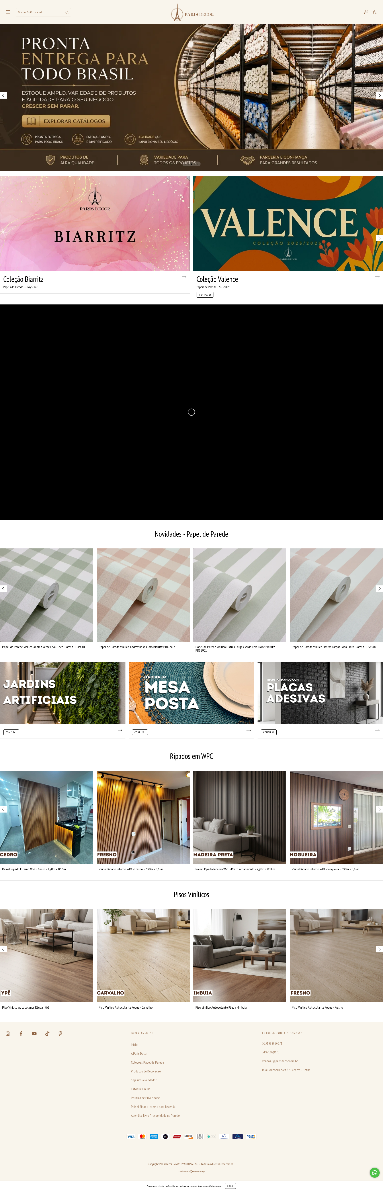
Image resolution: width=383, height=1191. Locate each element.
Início (134, 1044)
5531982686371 (272, 1043)
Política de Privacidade (145, 1097)
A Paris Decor (139, 1053)
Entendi (230, 1186)
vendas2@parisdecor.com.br (280, 1061)
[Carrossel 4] (191, 97)
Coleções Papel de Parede (147, 1062)
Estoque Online (140, 1089)
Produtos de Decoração (146, 1071)
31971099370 (270, 1052)
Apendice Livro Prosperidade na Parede (155, 1115)
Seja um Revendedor (143, 1080)
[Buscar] (67, 12)
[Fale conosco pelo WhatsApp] (375, 1173)
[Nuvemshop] (191, 1172)
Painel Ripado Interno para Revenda (153, 1106)
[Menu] (8, 12)
